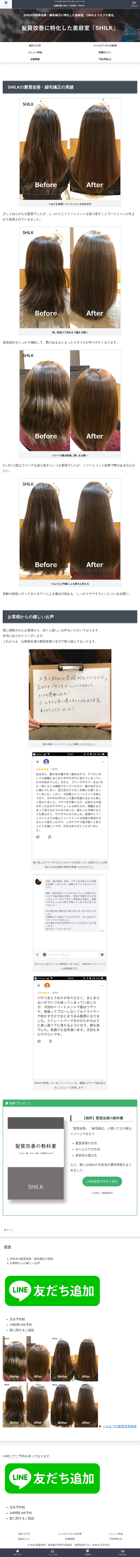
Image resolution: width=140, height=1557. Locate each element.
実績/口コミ (24, 1539)
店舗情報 (70, 1539)
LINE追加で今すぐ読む (102, 1181)
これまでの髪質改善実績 (120, 1426)
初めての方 (24, 1533)
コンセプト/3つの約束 (70, 1533)
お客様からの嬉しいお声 (25, 1263)
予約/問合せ (115, 1539)
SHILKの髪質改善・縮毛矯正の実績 (31, 1258)
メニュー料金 (116, 1533)
